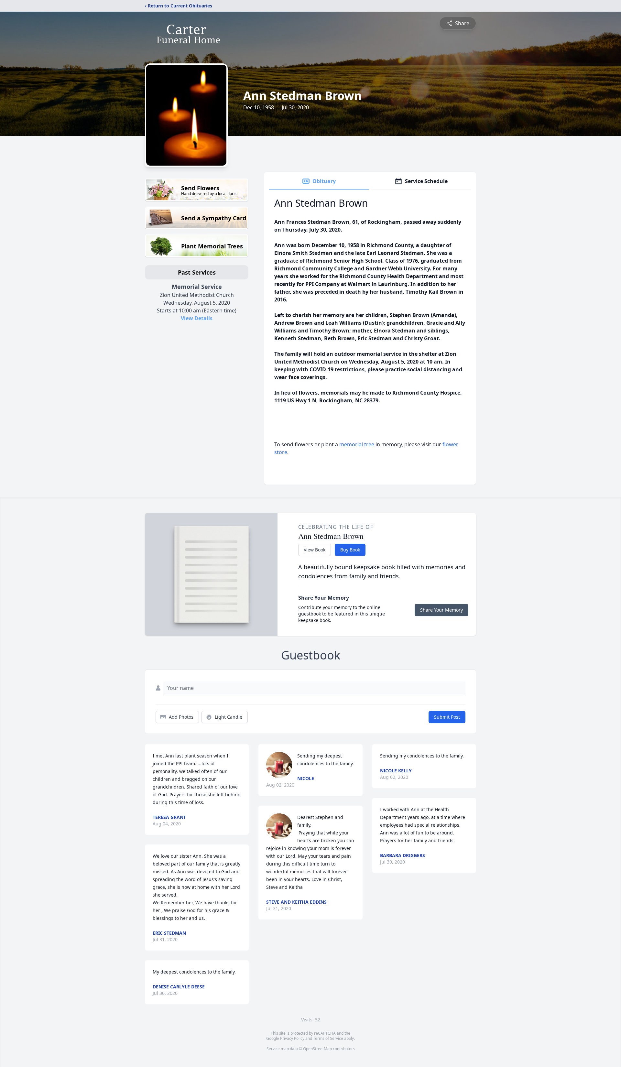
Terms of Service (328, 1038)
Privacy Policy (292, 1038)
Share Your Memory (441, 610)
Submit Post (447, 717)
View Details (196, 318)
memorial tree (356, 444)
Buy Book (350, 550)
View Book (314, 550)
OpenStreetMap (317, 1048)
